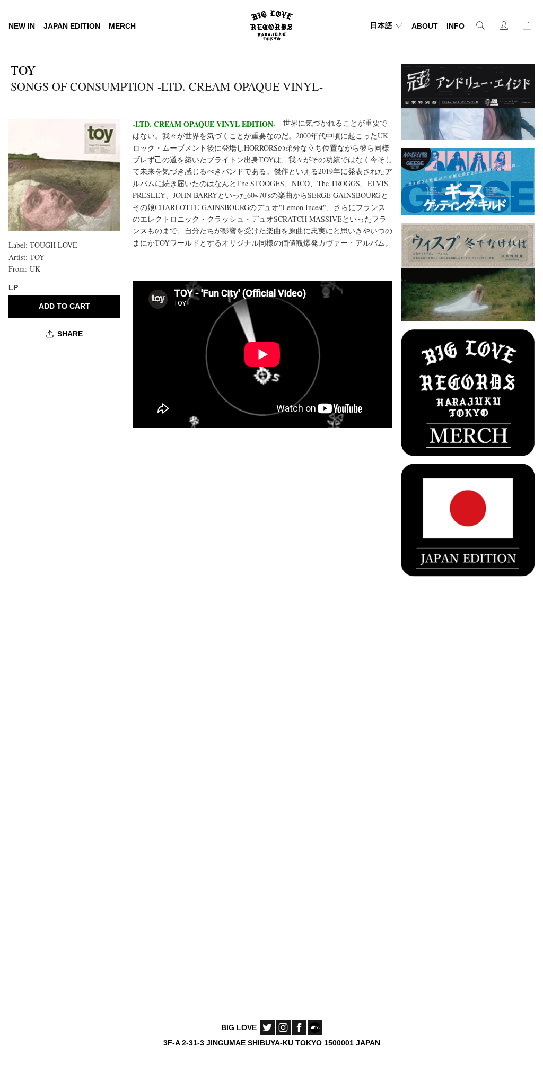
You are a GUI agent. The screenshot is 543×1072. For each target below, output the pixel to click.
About (424, 26)
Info (455, 26)
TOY (37, 257)
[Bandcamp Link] (315, 1027)
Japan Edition (71, 26)
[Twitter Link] (267, 1027)
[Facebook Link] (299, 1027)
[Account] (503, 25)
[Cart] (527, 25)
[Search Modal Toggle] (480, 25)
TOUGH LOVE (53, 245)
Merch (122, 26)
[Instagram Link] (283, 1027)
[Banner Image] (468, 100)
